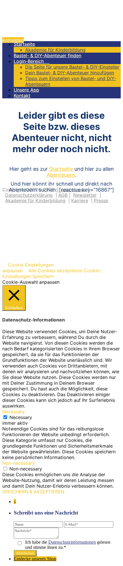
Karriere (79, 200)
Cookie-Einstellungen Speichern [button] (51, 273)
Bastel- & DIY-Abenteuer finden (47, 55)
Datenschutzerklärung (29, 195)
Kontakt (22, 95)
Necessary (20, 417)
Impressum (73, 189)
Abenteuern (61, 175)
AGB (63, 195)
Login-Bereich (31, 61)
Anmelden (13, 40)
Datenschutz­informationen (72, 542)
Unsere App (26, 90)
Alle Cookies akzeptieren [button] (55, 270)
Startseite (24, 44)
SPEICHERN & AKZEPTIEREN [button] (33, 491)
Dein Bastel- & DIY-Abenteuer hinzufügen (69, 73)
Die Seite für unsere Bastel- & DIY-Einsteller (72, 67)
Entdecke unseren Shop (35, 558)
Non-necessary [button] (18, 463)
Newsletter (85, 195)
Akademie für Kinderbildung (55, 50)
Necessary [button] (13, 411)
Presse (101, 200)
